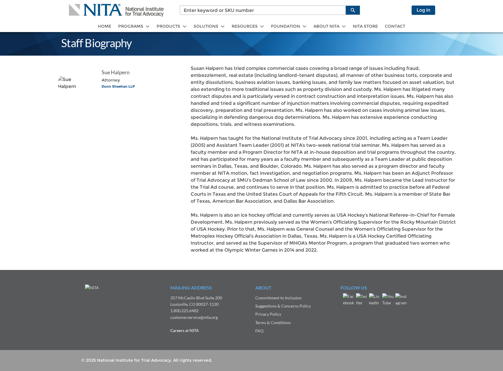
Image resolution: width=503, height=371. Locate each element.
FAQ (259, 330)
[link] (104, 26)
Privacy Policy (268, 314)
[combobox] (260, 10)
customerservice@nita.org (194, 317)
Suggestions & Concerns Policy (283, 305)
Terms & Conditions (273, 322)
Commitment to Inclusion (278, 297)
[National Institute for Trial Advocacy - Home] (116, 10)
